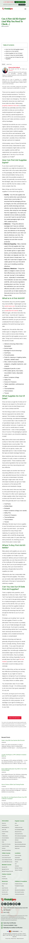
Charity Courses (6, 874)
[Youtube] (8, 904)
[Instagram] (5, 904)
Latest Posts (9, 64)
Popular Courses (19, 821)
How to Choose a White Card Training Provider (13, 784)
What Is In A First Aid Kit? (12, 51)
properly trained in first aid (10, 105)
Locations (17, 853)
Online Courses (6, 853)
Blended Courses (6, 864)
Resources (5, 881)
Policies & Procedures (21, 881)
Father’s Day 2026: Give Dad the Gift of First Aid (13, 740)
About (3, 64)
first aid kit (14, 310)
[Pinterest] (13, 904)
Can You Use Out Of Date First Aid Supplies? (14, 58)
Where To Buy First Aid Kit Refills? (14, 55)
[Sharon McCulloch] (5, 73)
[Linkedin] (16, 904)
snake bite (8, 310)
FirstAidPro (10, 70)
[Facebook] (2, 904)
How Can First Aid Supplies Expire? (15, 49)
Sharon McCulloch (14, 67)
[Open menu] (25, 9)
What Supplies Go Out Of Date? (14, 53)
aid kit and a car (10, 306)
